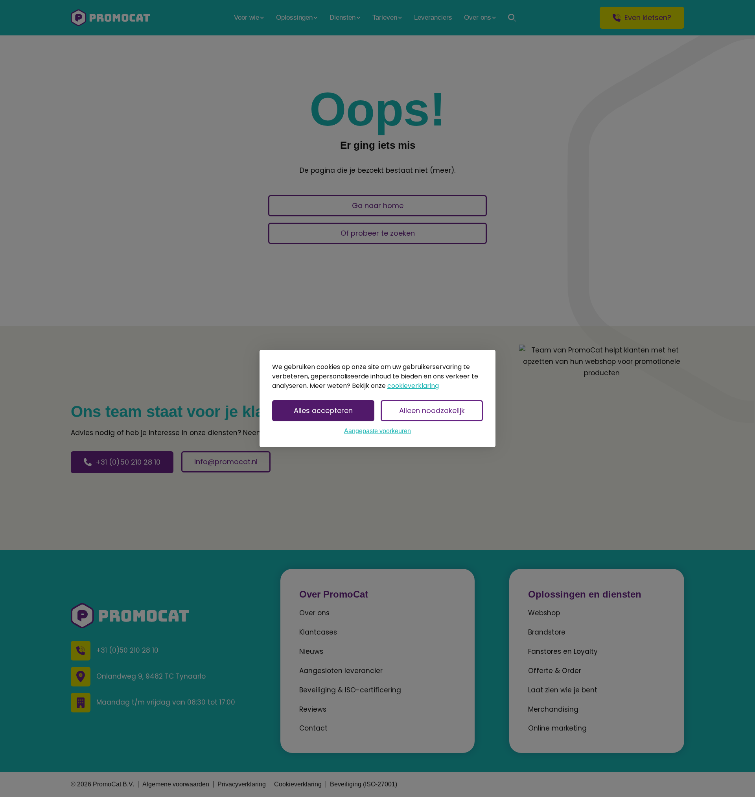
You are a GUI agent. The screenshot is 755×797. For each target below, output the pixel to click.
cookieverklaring (413, 385)
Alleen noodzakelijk (432, 410)
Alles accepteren (323, 410)
